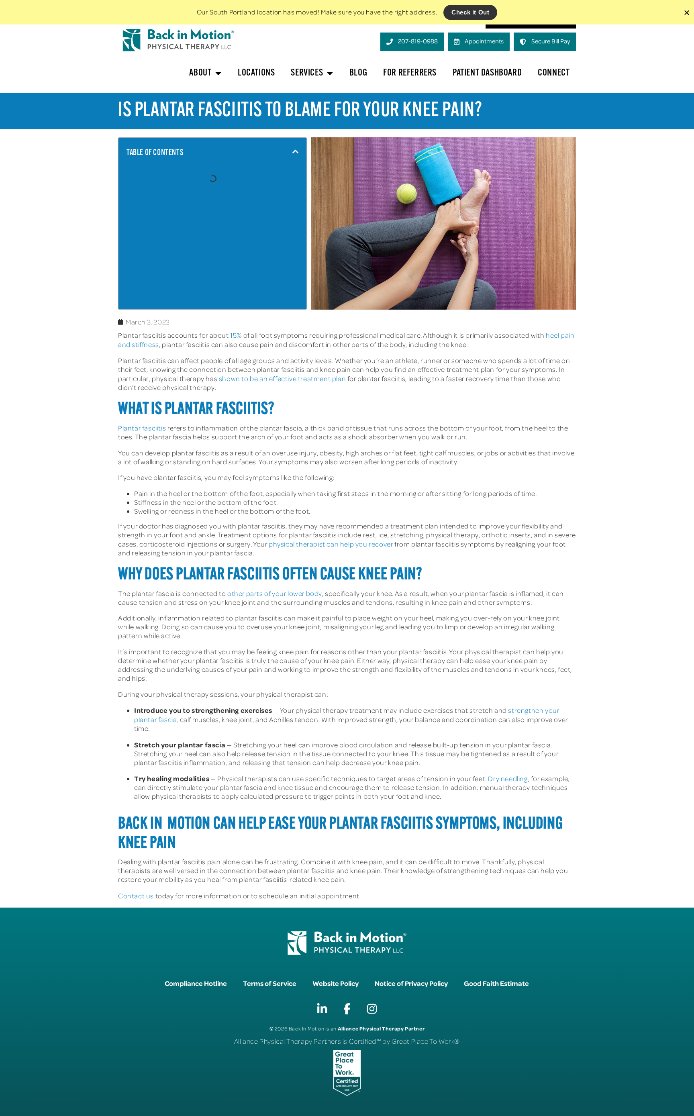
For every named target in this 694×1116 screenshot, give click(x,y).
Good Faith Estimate (496, 983)
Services (307, 73)
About (200, 73)
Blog (358, 73)
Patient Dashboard (487, 73)
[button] (295, 151)
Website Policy (335, 983)
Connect (553, 73)
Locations (256, 73)
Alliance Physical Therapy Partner (381, 1028)
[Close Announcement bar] (687, 12)
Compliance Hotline (196, 983)
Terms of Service (269, 983)
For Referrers (410, 73)
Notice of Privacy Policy (411, 983)
